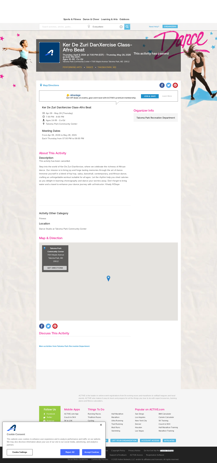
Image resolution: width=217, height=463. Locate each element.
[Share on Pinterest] (175, 85)
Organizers (170, 26)
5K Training (163, 421)
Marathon (115, 417)
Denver (138, 424)
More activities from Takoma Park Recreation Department (64, 346)
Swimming (115, 431)
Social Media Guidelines (78, 459)
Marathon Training (166, 431)
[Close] (101, 425)
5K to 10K (68, 421)
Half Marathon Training (168, 427)
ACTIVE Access (136, 455)
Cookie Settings (19, 452)
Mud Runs (115, 427)
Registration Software (155, 455)
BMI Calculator (165, 414)
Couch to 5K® (70, 417)
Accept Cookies (91, 452)
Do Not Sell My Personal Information (159, 451)
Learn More (167, 96)
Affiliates (169, 440)
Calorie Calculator (166, 417)
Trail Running (117, 424)
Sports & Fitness (72, 19)
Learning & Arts (109, 19)
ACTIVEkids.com (47, 19)
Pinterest (50, 421)
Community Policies (100, 459)
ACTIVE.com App (71, 414)
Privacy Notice (134, 451)
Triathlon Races (94, 417)
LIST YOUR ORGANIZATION (124, 440)
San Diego (139, 414)
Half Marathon (117, 414)
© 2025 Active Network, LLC (123, 459)
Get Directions (55, 268)
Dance (89, 67)
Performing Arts (72, 67)
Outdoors (124, 19)
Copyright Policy (118, 451)
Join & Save (150, 96)
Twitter (49, 417)
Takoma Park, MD (107, 67)
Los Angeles (140, 417)
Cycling (91, 421)
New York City (141, 421)
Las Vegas (139, 431)
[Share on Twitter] (168, 85)
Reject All (70, 452)
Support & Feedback (118, 455)
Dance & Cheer (91, 19)
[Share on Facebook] (162, 85)
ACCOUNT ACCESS (150, 440)
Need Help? (154, 27)
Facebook (51, 414)
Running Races (94, 414)
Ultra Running (117, 421)
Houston (138, 427)
